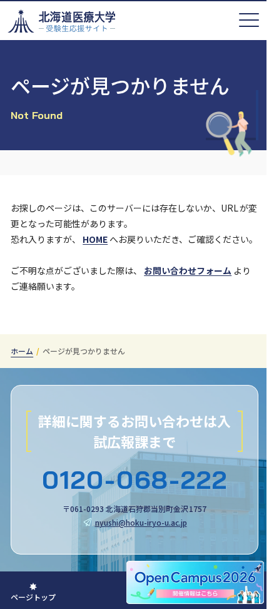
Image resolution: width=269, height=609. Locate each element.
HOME (95, 239)
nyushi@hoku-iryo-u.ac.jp (141, 522)
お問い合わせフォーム (187, 270)
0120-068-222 (135, 479)
